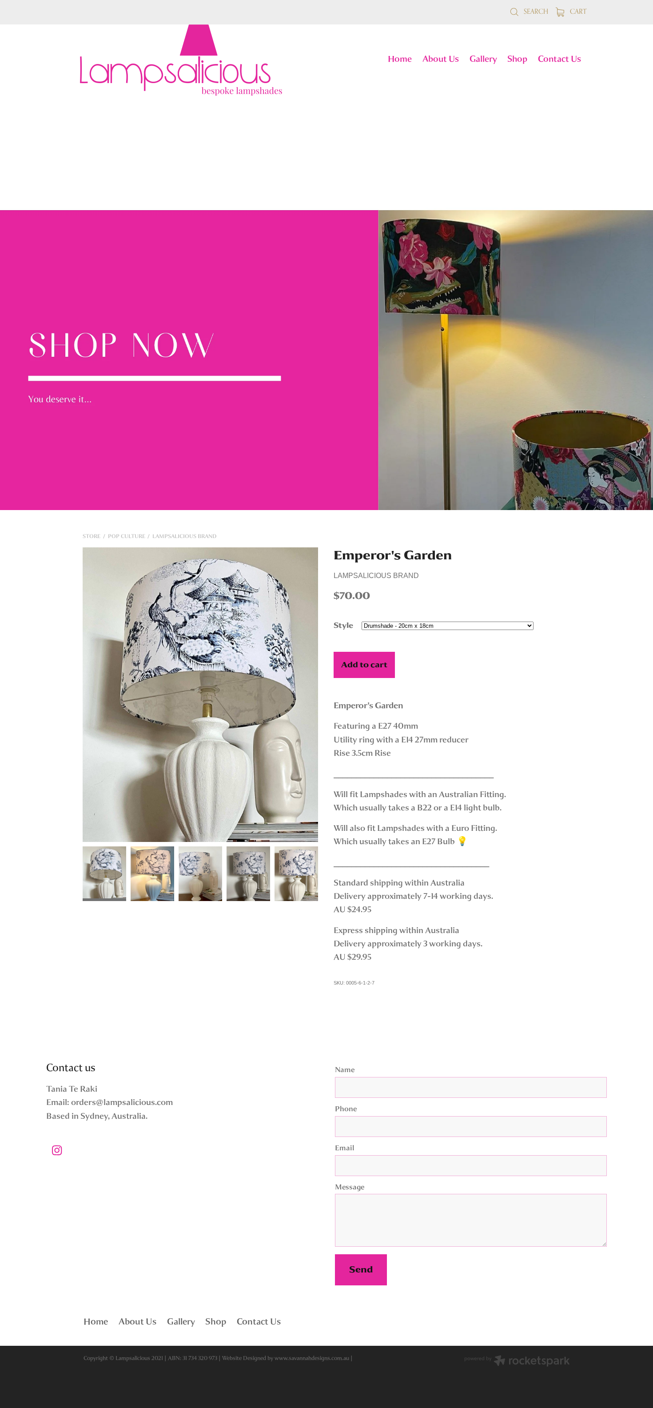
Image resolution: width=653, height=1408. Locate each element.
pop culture (126, 536)
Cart (577, 11)
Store (91, 536)
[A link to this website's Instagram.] (57, 1150)
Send (361, 1270)
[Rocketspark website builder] (517, 1362)
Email (344, 1149)
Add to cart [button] (364, 664)
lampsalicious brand (184, 536)
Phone (346, 1109)
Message (349, 1188)
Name (344, 1070)
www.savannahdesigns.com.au (312, 1358)
